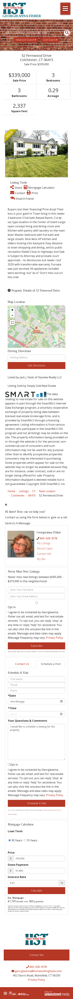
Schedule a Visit (51, 664)
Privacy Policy (54, 638)
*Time (12, 708)
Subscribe (36, 646)
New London (47, 491)
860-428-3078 (48, 538)
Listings (24, 491)
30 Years (16, 840)
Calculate (36, 890)
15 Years (31, 840)
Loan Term (15, 831)
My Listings (43, 543)
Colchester (18, 495)
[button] (64, 32)
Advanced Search (25, 39)
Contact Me (44, 554)
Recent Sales (45, 548)
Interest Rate (17, 877)
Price (11, 852)
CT (34, 491)
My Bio (41, 559)
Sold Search (49, 39)
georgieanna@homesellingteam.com (38, 971)
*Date (12, 695)
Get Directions (36, 365)
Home (11, 491)
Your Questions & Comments (27, 721)
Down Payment (18, 865)
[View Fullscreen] (12, 322)
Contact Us (22, 664)
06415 (32, 495)
